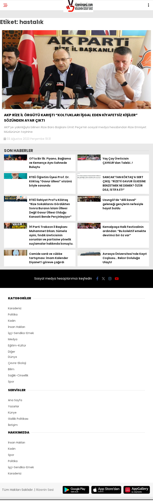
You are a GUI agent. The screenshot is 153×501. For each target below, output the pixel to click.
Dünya (12, 357)
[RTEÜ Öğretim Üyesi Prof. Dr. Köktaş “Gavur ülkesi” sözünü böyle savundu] (15, 178)
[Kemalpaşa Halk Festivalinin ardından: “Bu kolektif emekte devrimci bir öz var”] (89, 228)
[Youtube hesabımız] (117, 278)
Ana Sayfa (15, 400)
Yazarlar (13, 406)
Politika (13, 314)
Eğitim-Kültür (17, 345)
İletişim (13, 425)
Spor (11, 382)
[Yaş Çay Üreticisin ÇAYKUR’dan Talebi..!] (89, 159)
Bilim (11, 369)
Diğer (11, 352)
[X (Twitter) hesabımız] (103, 278)
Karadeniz (15, 308)
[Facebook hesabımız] (97, 278)
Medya (12, 339)
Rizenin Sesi (45, 489)
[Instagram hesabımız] (110, 278)
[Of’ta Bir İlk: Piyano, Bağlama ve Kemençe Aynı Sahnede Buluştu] (15, 159)
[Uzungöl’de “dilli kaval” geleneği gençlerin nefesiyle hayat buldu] (89, 201)
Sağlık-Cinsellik (18, 375)
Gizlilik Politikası (18, 419)
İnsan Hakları (16, 327)
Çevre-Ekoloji (17, 363)
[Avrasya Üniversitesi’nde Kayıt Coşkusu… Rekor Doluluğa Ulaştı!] (89, 255)
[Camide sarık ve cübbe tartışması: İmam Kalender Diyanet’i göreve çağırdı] (15, 255)
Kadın (12, 321)
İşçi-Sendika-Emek (21, 333)
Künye (12, 413)
